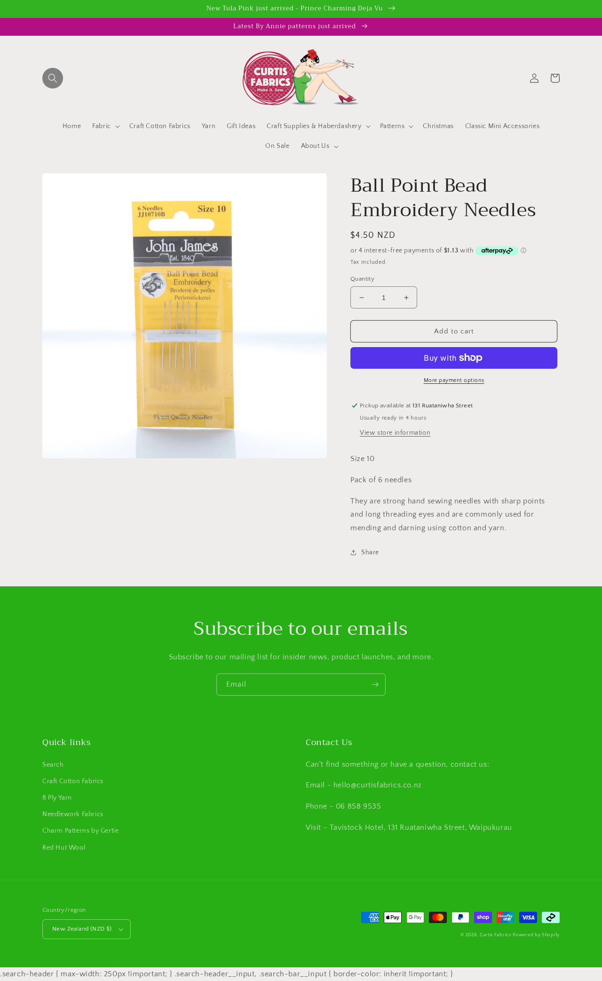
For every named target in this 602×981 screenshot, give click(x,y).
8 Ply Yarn (57, 798)
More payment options (454, 380)
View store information (395, 433)
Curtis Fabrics (495, 935)
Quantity (362, 279)
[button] (52, 78)
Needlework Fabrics (72, 814)
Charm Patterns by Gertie (80, 831)
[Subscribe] (374, 684)
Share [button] (370, 552)
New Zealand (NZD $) (82, 928)
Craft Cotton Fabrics (72, 781)
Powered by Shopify (536, 935)
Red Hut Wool (63, 847)
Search (53, 765)
